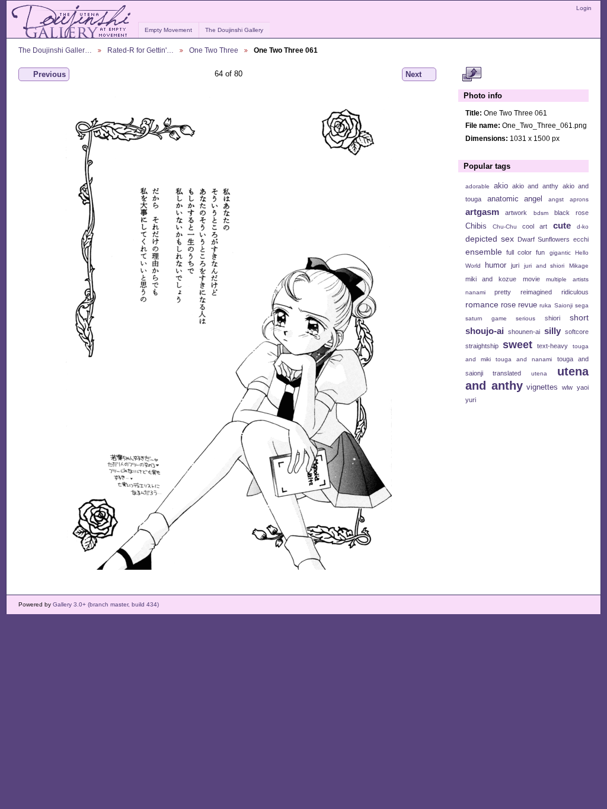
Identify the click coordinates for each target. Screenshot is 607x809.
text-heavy (552, 345)
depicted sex (489, 238)
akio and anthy (535, 186)
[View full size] (228, 333)
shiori (552, 318)
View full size (471, 74)
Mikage (579, 265)
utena (539, 373)
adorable (477, 186)
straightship (482, 345)
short (579, 317)
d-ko (583, 226)
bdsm (540, 213)
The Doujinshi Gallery (234, 30)
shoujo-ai (484, 331)
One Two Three (213, 50)
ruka (545, 305)
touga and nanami (524, 359)
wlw (567, 387)
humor (495, 265)
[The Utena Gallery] (72, 22)
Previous (49, 74)
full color (519, 252)
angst (556, 199)
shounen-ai (524, 331)
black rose (571, 212)
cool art (534, 226)
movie (531, 278)
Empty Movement (168, 30)
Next (413, 74)
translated (507, 373)
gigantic (560, 252)
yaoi (583, 387)
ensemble (483, 251)
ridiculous (575, 292)
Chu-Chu (505, 226)
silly (552, 331)
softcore (577, 331)
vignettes (542, 387)
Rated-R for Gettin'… (140, 50)
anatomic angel (515, 199)
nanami (475, 292)
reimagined (536, 292)
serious (525, 318)
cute (562, 225)
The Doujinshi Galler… (55, 50)
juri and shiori (544, 265)
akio (501, 186)
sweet (517, 344)
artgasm (482, 212)
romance (482, 304)
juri (515, 265)
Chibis (476, 226)
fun (540, 252)
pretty (502, 292)
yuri (470, 399)
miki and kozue (490, 278)
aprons (579, 199)
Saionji (563, 305)
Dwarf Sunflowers (543, 239)
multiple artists (567, 279)
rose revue (519, 305)
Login (584, 8)
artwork (516, 212)
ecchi (581, 239)
